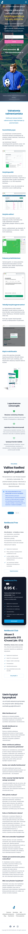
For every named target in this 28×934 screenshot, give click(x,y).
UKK (21, 912)
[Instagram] (18, 926)
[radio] (11, 513)
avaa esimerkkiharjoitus (13, 52)
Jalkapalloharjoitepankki (8, 914)
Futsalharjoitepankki (21, 914)
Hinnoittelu (15, 912)
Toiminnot (8, 912)
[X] (14, 926)
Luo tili (14, 41)
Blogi (5, 916)
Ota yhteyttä (14, 675)
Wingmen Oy (19, 816)
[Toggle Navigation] (26, 2)
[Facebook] (10, 926)
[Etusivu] (2, 2)
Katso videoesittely (9, 49)
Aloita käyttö (14, 621)
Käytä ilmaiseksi (14, 571)
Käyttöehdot (11, 916)
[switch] (7, 584)
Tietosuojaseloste (20, 916)
